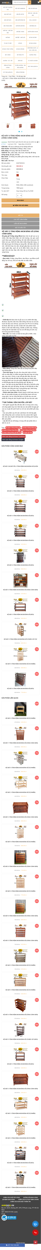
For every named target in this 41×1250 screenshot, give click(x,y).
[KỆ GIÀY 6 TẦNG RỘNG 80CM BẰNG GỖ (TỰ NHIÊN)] (20, 882)
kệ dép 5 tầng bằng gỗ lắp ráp (11, 432)
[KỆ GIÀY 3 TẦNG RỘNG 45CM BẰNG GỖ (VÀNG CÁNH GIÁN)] (20, 1079)
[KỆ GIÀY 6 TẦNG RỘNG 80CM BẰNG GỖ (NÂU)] (20, 679)
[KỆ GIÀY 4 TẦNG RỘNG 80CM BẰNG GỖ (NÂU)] (20, 506)
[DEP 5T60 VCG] (8, 125)
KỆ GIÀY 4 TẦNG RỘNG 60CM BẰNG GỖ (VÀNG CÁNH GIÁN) (20, 590)
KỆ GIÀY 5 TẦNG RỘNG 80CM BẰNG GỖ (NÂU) (20, 1163)
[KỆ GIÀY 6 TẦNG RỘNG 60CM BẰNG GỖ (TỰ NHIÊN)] (20, 832)
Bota (24, 1243)
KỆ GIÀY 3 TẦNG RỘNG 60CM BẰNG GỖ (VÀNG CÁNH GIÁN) (20, 817)
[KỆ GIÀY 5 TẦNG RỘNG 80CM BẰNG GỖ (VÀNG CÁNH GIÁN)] (20, 931)
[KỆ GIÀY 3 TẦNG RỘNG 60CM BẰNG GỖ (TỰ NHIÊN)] (20, 783)
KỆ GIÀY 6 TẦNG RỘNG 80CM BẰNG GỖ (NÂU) (20, 688)
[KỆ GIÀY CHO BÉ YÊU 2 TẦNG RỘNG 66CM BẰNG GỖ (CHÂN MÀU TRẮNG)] (20, 457)
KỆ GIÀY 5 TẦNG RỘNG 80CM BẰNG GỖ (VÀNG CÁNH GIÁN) (20, 940)
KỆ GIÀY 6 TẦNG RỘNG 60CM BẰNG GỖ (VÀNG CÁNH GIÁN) (20, 916)
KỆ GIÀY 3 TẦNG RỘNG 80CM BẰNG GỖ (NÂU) (20, 614)
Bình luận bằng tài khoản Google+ (13, 439)
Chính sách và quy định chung (28, 1199)
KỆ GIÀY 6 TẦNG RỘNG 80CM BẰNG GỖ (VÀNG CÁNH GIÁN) (20, 866)
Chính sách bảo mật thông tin (20, 1201)
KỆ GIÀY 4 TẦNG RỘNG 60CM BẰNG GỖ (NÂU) (20, 540)
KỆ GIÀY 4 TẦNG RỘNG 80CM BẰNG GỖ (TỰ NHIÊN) (20, 990)
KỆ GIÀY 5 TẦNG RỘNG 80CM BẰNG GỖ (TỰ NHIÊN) (20, 965)
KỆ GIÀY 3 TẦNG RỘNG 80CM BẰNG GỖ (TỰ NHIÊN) (20, 1113)
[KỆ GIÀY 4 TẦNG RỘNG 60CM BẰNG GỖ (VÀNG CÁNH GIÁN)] (20, 580)
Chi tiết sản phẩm (20, 219)
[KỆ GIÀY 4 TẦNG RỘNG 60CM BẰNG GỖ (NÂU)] (20, 531)
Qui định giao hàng (8, 1199)
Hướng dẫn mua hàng (30, 1197)
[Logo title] (6, 2)
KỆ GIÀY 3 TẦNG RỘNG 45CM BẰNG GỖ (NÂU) (20, 1064)
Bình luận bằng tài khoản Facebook (13, 436)
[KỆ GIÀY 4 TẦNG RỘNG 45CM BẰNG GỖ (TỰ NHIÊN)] (20, 1129)
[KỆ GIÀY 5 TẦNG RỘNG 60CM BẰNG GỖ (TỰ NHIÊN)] (20, 758)
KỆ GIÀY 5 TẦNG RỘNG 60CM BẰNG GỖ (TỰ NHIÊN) (20, 767)
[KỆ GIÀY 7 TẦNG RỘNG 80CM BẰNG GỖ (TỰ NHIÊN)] (20, 1178)
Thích (4, 144)
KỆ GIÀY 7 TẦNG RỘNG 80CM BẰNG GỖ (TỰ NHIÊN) (20, 1187)
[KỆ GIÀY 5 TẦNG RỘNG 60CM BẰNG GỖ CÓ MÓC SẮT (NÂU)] (20, 1030)
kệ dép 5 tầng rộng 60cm (28, 430)
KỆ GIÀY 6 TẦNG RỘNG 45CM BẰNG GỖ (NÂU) (20, 565)
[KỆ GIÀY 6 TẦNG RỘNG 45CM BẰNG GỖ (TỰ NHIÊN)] (20, 654)
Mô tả (20, 215)
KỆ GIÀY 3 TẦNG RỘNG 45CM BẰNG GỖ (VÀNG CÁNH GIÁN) (20, 1088)
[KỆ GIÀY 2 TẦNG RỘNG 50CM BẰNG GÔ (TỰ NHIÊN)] (20, 709)
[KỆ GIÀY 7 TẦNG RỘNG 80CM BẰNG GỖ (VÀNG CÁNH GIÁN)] (20, 733)
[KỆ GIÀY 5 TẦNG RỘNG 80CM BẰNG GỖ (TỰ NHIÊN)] (20, 956)
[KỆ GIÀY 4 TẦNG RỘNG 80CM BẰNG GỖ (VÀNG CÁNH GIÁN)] (20, 1005)
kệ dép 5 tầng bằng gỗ (29, 427)
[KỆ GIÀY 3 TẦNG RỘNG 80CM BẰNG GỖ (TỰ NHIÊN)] (20, 1104)
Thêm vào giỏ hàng (21, 205)
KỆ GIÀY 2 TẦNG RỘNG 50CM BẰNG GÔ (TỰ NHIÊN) (20, 718)
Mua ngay (20, 200)
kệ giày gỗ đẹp (27, 432)
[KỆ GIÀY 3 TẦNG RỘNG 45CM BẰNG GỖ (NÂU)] (20, 1055)
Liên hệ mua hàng (20, 223)
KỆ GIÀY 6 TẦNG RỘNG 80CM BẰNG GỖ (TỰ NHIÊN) (20, 891)
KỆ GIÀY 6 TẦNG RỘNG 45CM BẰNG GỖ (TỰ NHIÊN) (20, 664)
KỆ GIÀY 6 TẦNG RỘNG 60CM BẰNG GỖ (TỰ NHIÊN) (20, 841)
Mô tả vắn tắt (20, 227)
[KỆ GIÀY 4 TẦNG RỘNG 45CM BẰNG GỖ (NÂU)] (20, 482)
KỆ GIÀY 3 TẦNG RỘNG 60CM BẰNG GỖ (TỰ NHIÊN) (20, 792)
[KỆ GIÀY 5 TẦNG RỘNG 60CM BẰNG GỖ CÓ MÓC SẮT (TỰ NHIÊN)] (20, 630)
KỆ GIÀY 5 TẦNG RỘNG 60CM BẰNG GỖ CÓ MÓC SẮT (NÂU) (20, 1039)
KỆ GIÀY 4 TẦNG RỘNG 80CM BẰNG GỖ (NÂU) (20, 515)
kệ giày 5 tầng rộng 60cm (10, 430)
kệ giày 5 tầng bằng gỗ (13, 427)
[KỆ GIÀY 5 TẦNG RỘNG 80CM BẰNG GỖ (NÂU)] (20, 1153)
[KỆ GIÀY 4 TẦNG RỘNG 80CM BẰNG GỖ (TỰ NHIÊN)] (20, 980)
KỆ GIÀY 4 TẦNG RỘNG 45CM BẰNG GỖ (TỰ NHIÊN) (20, 1138)
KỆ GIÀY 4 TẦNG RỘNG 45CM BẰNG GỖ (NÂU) (20, 491)
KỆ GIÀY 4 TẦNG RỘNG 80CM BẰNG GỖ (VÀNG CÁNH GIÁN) (20, 1014)
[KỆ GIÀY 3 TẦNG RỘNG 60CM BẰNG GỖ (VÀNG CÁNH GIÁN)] (20, 808)
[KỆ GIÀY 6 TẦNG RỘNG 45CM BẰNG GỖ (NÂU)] (20, 556)
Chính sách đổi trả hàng (11, 1197)
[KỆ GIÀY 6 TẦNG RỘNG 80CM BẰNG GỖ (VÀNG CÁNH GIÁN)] (20, 857)
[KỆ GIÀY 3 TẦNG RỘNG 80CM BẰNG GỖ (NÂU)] (20, 605)
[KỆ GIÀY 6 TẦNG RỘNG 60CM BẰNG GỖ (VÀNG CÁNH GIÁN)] (20, 906)
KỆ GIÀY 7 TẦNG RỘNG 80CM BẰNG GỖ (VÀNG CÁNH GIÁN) (20, 743)
